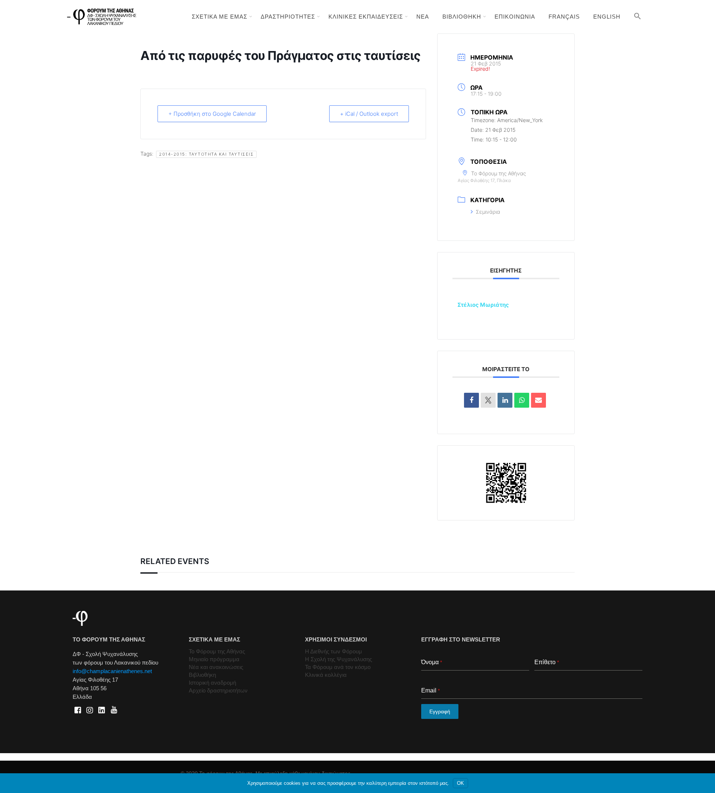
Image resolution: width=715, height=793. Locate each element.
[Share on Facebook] (471, 400)
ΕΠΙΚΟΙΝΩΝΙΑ (515, 16)
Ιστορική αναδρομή (212, 682)
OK (460, 783)
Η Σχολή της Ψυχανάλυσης (338, 659)
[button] (637, 16)
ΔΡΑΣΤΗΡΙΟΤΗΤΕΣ (288, 16)
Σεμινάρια (488, 211)
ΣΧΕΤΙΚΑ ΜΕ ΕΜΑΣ (219, 16)
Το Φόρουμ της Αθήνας (217, 651)
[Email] (538, 400)
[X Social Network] (488, 400)
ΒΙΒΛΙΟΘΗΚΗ (461, 16)
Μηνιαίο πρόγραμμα (214, 659)
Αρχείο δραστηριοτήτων (218, 690)
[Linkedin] (505, 400)
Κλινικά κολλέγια (326, 675)
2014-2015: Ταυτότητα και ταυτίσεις (206, 154)
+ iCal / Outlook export (369, 113)
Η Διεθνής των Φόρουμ (333, 651)
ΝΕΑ (422, 16)
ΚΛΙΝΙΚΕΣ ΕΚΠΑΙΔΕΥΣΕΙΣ (365, 16)
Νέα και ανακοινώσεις (216, 667)
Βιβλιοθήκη (202, 675)
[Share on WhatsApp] (521, 400)
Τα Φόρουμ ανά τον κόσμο (338, 667)
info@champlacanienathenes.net (112, 671)
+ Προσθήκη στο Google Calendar (212, 113)
